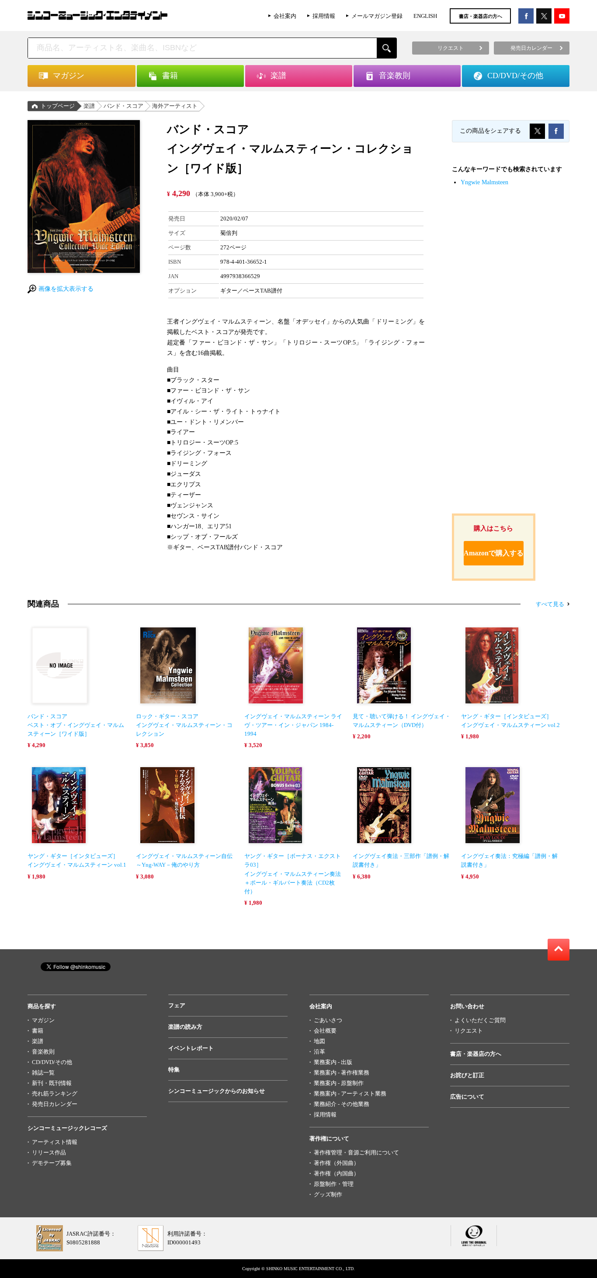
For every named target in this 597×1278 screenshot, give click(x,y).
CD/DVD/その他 (52, 1062)
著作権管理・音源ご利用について (356, 1152)
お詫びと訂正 (467, 1075)
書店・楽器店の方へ (480, 16)
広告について (467, 1096)
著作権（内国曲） (336, 1173)
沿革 (319, 1051)
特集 (174, 1069)
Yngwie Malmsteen (484, 182)
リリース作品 (49, 1152)
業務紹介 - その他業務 (341, 1104)
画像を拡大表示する (66, 289)
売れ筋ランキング (54, 1093)
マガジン (43, 1020)
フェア (176, 1005)
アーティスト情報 (54, 1142)
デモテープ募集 (52, 1163)
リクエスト (469, 1030)
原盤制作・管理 (334, 1184)
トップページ (58, 106)
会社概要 (325, 1030)
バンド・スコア (123, 106)
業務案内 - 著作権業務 (341, 1072)
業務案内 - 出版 (333, 1062)
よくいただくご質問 (480, 1020)
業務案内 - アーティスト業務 (350, 1093)
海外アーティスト (175, 106)
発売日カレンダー (54, 1104)
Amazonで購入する (494, 553)
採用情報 (323, 16)
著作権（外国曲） (336, 1163)
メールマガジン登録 (377, 16)
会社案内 (285, 16)
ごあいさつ (328, 1020)
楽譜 (89, 106)
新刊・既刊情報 (52, 1083)
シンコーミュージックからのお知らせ (216, 1091)
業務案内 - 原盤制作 (339, 1083)
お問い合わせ (467, 1006)
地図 (319, 1041)
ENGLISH (425, 16)
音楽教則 (43, 1051)
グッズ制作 (328, 1194)
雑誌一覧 (43, 1072)
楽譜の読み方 (185, 1026)
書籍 (37, 1030)
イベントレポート (191, 1048)
